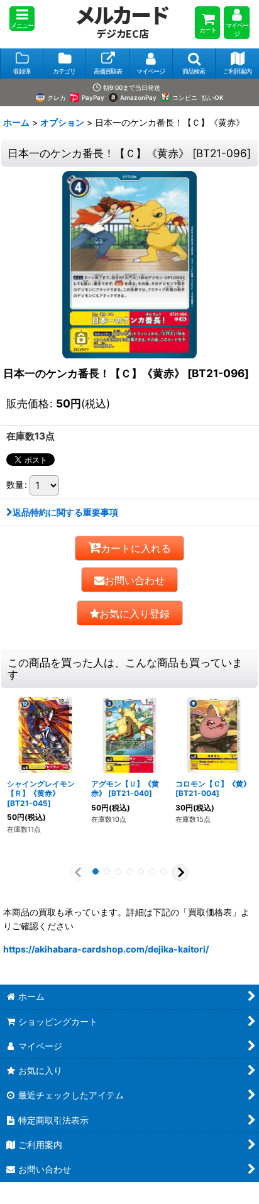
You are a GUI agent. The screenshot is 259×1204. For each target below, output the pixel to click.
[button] (22, 18)
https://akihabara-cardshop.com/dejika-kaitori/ (106, 949)
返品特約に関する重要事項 (65, 512)
